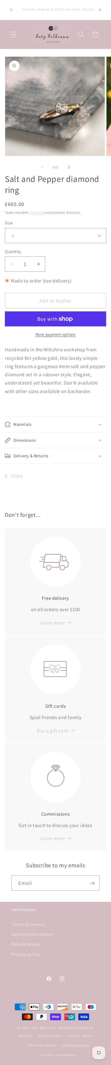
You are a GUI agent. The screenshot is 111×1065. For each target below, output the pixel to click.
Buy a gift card (53, 730)
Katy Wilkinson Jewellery (52, 1027)
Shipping (37, 212)
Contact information (58, 1055)
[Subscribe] (92, 883)
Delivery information (32, 934)
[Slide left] (42, 167)
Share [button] (16, 476)
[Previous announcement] (11, 10)
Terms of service (28, 924)
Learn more (52, 838)
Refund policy (25, 944)
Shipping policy (75, 1045)
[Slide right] (69, 167)
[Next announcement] (100, 10)
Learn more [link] (52, 622)
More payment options (56, 334)
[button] (13, 34)
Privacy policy (25, 954)
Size (9, 223)
